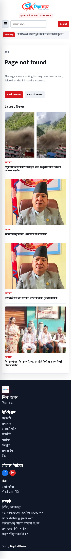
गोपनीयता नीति (10, 492)
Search (63, 24)
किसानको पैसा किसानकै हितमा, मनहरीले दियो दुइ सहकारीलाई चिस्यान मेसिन (33, 363)
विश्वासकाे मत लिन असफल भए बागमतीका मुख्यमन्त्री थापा (31, 298)
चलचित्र (6, 439)
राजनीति (6, 434)
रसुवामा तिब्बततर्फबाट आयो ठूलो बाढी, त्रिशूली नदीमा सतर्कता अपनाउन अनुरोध (33, 169)
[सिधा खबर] (35, 6)
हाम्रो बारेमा (8, 486)
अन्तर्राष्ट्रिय (7, 450)
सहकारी (6, 418)
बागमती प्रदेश (9, 429)
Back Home (14, 94)
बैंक (4, 456)
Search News (35, 94)
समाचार (6, 423)
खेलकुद (6, 445)
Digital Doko (18, 546)
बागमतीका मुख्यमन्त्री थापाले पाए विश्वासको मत (26, 234)
